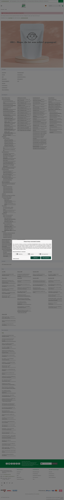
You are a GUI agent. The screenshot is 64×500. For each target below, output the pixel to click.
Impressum (23, 251)
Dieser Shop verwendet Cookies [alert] (32, 241)
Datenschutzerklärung (17, 251)
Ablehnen (36, 257)
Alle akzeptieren (46, 257)
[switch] (17, 254)
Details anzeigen (16, 258)
